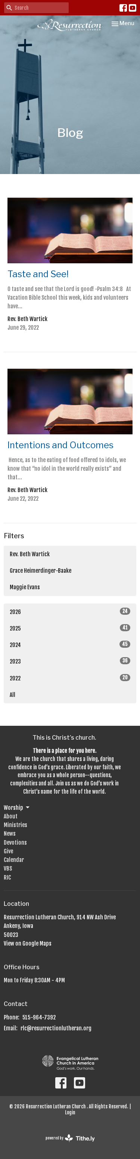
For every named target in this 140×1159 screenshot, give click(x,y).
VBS (8, 868)
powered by (66, 1144)
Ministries (15, 825)
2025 (69, 628)
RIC (7, 877)
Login (70, 1112)
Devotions (15, 842)
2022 (69, 678)
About (11, 816)
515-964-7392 (39, 1017)
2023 (69, 661)
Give (8, 851)
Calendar (14, 859)
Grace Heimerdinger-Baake (40, 570)
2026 (69, 612)
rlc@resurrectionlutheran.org (56, 1028)
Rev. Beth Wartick (30, 554)
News (10, 833)
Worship (13, 807)
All (12, 694)
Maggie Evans (25, 587)
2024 (69, 645)
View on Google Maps (28, 943)
